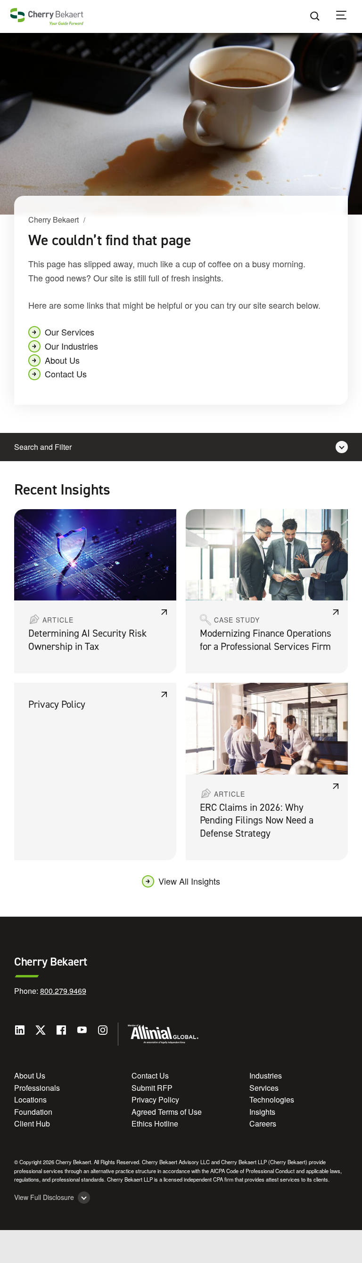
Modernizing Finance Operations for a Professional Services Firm (265, 640)
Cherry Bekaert (53, 219)
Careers (262, 1123)
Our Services (69, 332)
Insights (262, 1111)
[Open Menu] (347, 16)
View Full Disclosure (44, 1197)
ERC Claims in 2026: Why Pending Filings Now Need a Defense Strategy (256, 820)
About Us (62, 360)
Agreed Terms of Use (167, 1111)
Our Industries (71, 346)
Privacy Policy (56, 704)
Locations (30, 1099)
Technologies (271, 1099)
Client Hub (32, 1123)
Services (264, 1087)
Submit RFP (152, 1087)
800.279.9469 (63, 990)
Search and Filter (43, 446)
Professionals (37, 1087)
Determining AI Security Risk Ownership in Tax (87, 640)
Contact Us (66, 374)
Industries (265, 1075)
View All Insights (189, 881)
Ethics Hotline (155, 1123)
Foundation (33, 1111)
